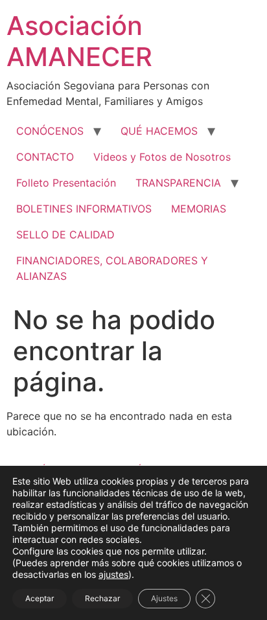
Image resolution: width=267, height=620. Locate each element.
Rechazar (102, 598)
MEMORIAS (198, 208)
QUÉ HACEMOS (159, 130)
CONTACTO (45, 156)
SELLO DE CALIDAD (65, 234)
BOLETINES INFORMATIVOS (84, 208)
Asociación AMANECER (79, 41)
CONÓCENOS (50, 130)
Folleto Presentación (66, 182)
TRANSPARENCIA (178, 182)
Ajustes (164, 598)
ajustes (113, 574)
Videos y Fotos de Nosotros (162, 156)
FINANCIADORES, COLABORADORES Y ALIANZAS (112, 268)
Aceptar (39, 598)
